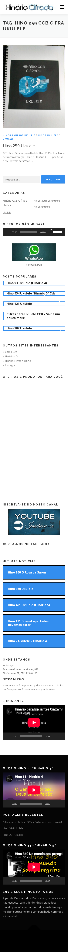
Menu (62, 7)
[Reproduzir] (8, 232)
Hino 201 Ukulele (13, 835)
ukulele (8, 138)
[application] (34, 232)
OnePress (58, 938)
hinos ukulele (48, 135)
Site (9, 911)
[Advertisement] (34, 437)
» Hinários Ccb (11, 356)
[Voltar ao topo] (34, 930)
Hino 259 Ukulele (19, 145)
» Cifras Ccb (10, 352)
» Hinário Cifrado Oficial (17, 361)
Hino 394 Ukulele (13, 828)
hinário (60, 685)
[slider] (58, 231)
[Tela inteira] (60, 736)
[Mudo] (50, 232)
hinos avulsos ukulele (19, 135)
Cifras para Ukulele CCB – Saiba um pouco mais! (32, 822)
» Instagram (10, 365)
